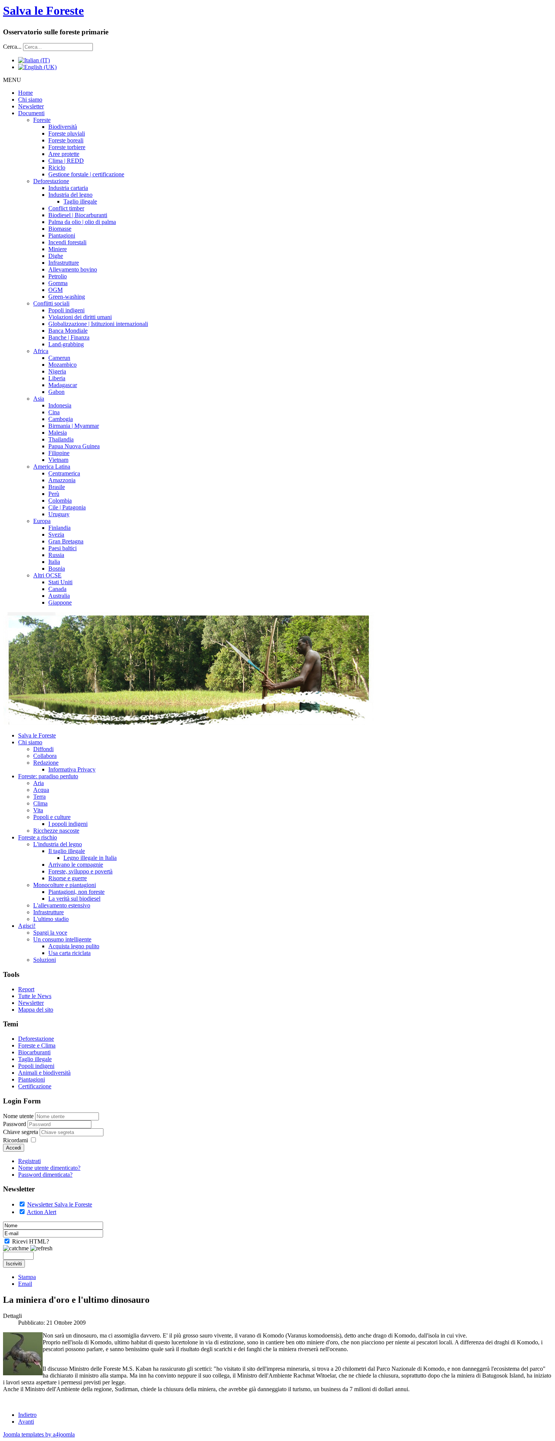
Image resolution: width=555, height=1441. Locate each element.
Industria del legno (70, 194)
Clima (40, 803)
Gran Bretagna (65, 541)
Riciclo (56, 167)
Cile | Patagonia (67, 507)
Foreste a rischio (37, 837)
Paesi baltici (62, 548)
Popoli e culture (52, 817)
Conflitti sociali (51, 303)
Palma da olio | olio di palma (82, 222)
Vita (38, 810)
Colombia (60, 500)
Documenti (31, 113)
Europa (42, 521)
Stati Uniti (60, 582)
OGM (55, 290)
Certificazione (34, 1086)
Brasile (56, 487)
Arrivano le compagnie (75, 864)
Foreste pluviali (66, 133)
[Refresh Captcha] (41, 1248)
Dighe (55, 256)
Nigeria (57, 371)
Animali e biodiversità (44, 1072)
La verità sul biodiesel (74, 898)
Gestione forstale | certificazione (86, 174)
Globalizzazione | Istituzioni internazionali (98, 324)
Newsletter (31, 106)
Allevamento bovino (72, 269)
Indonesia (59, 405)
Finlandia (59, 528)
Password (15, 1124)
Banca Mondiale (68, 330)
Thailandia (61, 439)
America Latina (51, 466)
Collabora (45, 756)
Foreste (42, 120)
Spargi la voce (50, 932)
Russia (56, 555)
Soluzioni (44, 960)
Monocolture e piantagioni (64, 885)
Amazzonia (62, 480)
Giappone (60, 602)
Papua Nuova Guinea (74, 446)
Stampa (27, 1277)
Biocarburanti (34, 1052)
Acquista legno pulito (73, 946)
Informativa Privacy (72, 769)
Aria (38, 783)
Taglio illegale (80, 201)
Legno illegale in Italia (90, 858)
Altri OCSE (47, 575)
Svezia (56, 534)
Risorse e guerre (67, 878)
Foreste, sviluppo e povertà (80, 871)
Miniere (57, 249)
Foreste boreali (65, 140)
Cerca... (12, 46)
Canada (57, 589)
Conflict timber (66, 208)
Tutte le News (34, 996)
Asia (38, 398)
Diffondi (43, 749)
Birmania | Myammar (73, 426)
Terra (39, 796)
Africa (40, 351)
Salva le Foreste (43, 10)
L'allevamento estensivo (61, 905)
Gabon (56, 392)
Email (25, 1284)
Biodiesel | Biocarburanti (77, 215)
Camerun (59, 358)
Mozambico (62, 364)
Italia (54, 562)
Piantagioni (61, 235)
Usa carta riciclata (69, 953)
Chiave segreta (21, 1132)
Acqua (41, 790)
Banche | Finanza (68, 337)
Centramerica (64, 473)
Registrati (29, 1161)
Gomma (58, 283)
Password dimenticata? (45, 1174)
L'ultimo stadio (51, 919)
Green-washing (66, 296)
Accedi (13, 1148)
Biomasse (59, 228)
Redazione (46, 762)
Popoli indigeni (66, 310)
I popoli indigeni (68, 824)
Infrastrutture (63, 262)
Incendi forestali (67, 242)
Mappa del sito (35, 1009)
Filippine (58, 453)
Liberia (56, 378)
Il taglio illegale (66, 851)
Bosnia (56, 568)
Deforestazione (51, 181)
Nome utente (18, 1116)
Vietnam (58, 460)
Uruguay (58, 514)
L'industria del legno (57, 844)
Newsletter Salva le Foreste (59, 1204)
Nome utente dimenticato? (49, 1168)
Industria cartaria (68, 188)
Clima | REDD (66, 160)
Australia (59, 595)
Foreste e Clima (36, 1045)
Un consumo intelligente (62, 939)
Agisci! (26, 926)
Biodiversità (62, 126)
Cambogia (60, 419)
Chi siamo (30, 99)
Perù (53, 494)
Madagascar (62, 385)
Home (25, 92)
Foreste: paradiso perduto (48, 776)
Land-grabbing (66, 344)
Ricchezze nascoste (56, 830)
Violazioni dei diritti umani (80, 317)
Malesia (57, 432)
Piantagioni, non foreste (76, 892)
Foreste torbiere (66, 147)
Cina (54, 412)
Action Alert (41, 1212)
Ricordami (15, 1140)
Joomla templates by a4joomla (39, 1434)
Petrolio (57, 276)
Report (26, 989)
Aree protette (63, 154)
